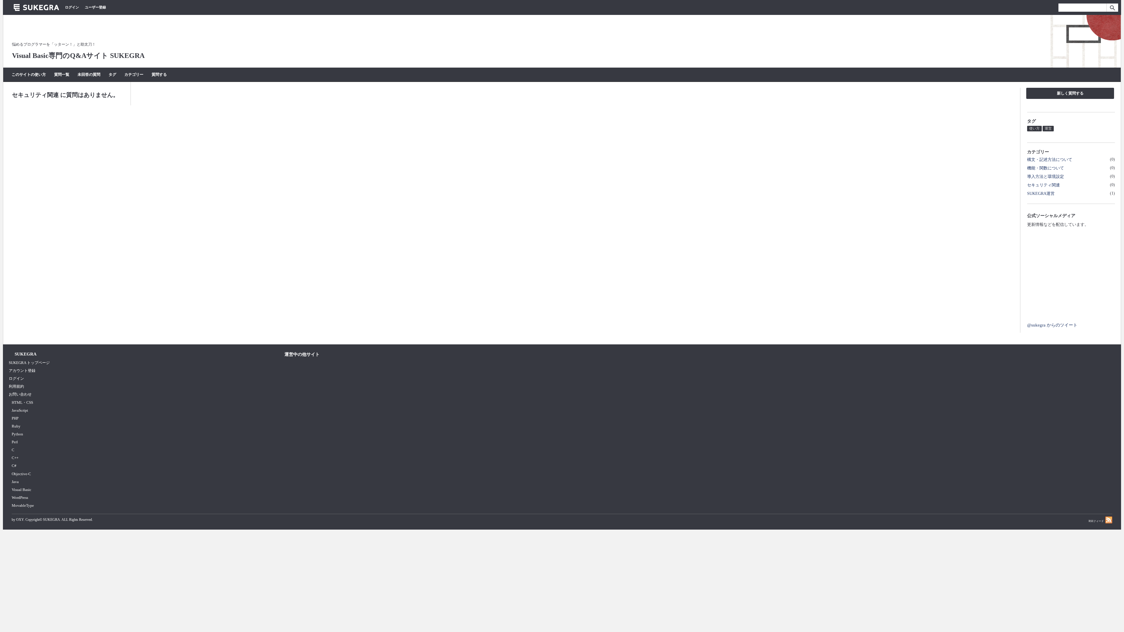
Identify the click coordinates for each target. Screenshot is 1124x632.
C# (14, 465)
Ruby (16, 426)
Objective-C (21, 474)
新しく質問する (1070, 93)
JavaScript (20, 410)
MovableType (23, 505)
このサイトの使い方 (29, 74)
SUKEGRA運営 (1041, 193)
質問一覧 (61, 74)
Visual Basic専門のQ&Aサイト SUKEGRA (78, 55)
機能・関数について (1045, 168)
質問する (159, 74)
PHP (15, 418)
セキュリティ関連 (1043, 185)
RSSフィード (1096, 521)
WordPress (20, 497)
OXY (20, 519)
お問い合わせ (20, 394)
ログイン (72, 7)
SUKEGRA (51, 519)
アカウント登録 (22, 370)
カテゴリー (133, 74)
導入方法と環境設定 (1045, 176)
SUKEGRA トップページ (29, 362)
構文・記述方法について (1049, 159)
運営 (1048, 128)
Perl (15, 442)
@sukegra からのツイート (1052, 324)
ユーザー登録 (95, 7)
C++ (15, 458)
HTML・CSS (22, 402)
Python (17, 434)
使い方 (1034, 128)
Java (15, 482)
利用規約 (16, 386)
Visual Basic (21, 489)
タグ (112, 74)
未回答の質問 (89, 74)
